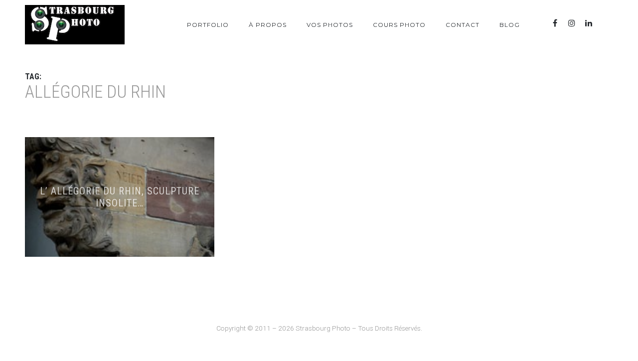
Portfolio (208, 24)
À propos (268, 24)
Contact (462, 24)
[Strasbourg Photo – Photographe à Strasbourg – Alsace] (75, 24)
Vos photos (330, 24)
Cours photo (399, 24)
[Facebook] (554, 23)
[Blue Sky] (605, 23)
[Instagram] (571, 23)
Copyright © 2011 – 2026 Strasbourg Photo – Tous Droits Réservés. (319, 328)
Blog (509, 24)
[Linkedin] (588, 23)
